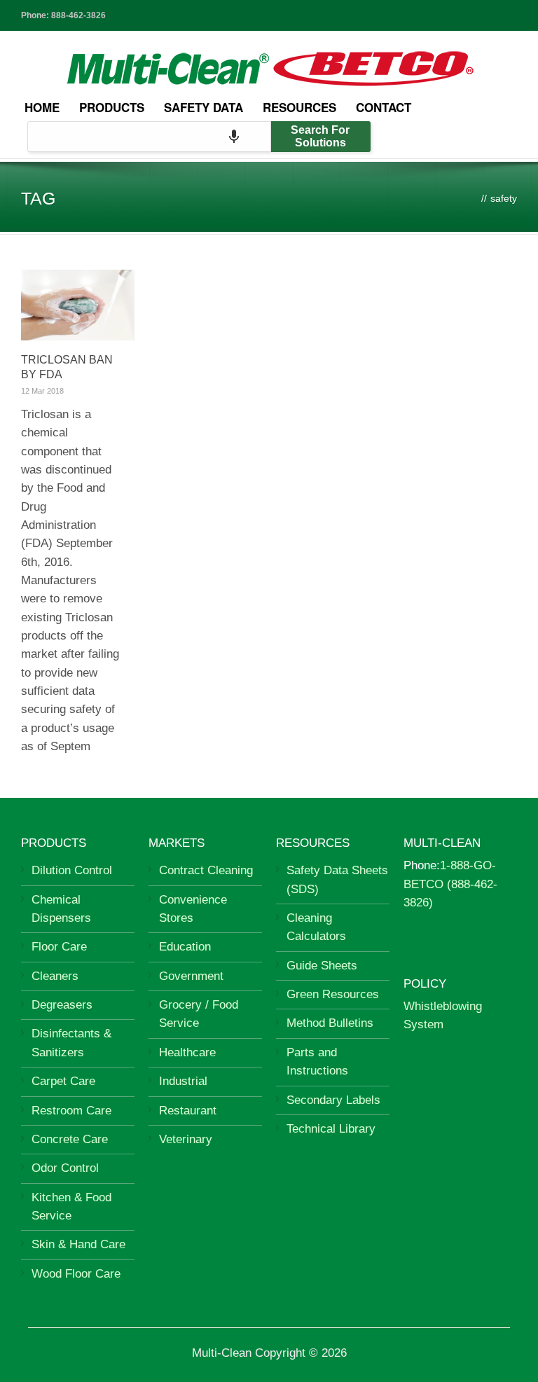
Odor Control (65, 1168)
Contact (383, 107)
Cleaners (55, 976)
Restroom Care (71, 1110)
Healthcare (187, 1052)
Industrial (183, 1081)
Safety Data (203, 107)
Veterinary (185, 1139)
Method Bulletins (330, 1023)
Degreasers (62, 1004)
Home (42, 107)
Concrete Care (70, 1139)
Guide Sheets (322, 965)
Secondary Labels (333, 1100)
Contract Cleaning (206, 870)
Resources (299, 107)
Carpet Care (63, 1081)
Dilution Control (72, 870)
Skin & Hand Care (78, 1244)
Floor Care (59, 946)
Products (111, 107)
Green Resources (333, 994)
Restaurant (187, 1110)
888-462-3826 (78, 15)
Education (185, 946)
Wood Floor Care (76, 1273)
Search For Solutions (320, 136)
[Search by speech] (234, 136)
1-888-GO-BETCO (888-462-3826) (450, 884)
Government (191, 976)
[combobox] (149, 136)
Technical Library (331, 1128)
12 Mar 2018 (42, 391)
